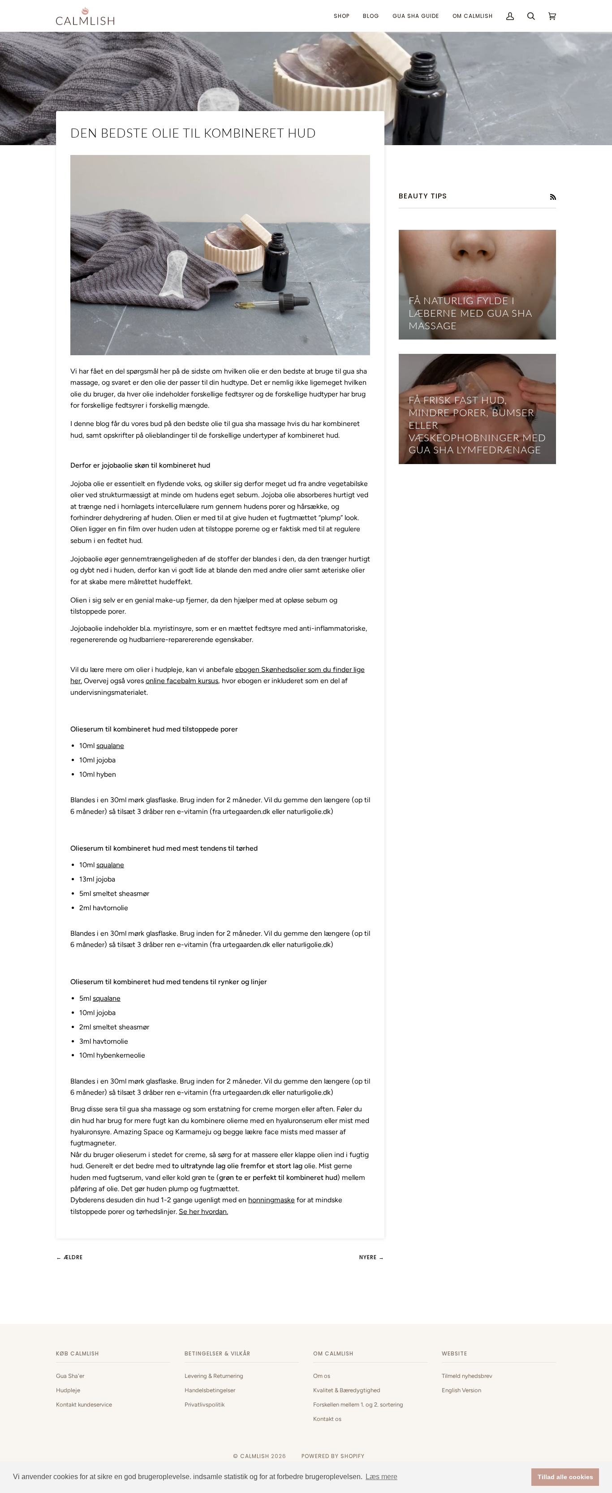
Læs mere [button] (381, 1476)
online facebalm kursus (182, 680)
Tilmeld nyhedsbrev (467, 1376)
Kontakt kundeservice (84, 1404)
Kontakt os (327, 1419)
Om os (321, 1376)
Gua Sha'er (70, 1376)
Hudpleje (68, 1390)
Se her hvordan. (203, 1211)
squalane (110, 745)
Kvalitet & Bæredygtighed (346, 1390)
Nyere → (371, 1257)
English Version (461, 1390)
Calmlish (254, 1456)
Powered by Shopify (333, 1456)
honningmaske (271, 1200)
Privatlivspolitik (204, 1404)
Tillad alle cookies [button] (565, 1476)
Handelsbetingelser (210, 1390)
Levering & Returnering (214, 1376)
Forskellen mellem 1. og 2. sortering (358, 1404)
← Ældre (69, 1257)
